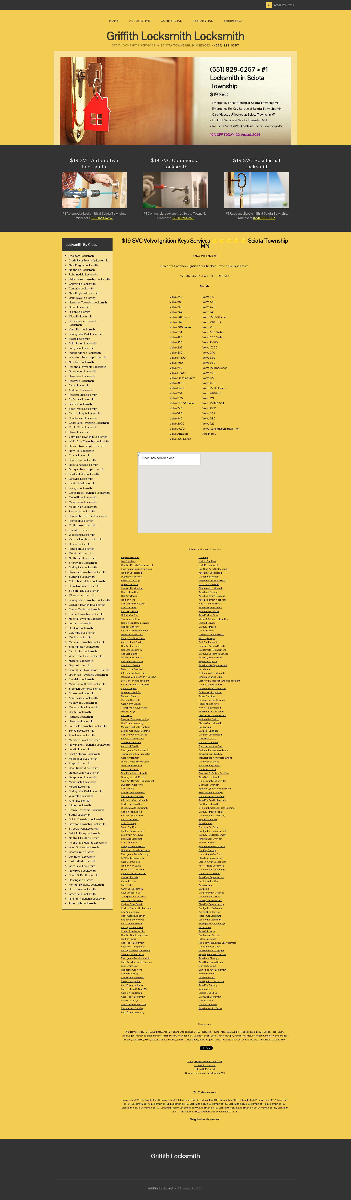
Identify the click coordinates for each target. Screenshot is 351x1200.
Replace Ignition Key (132, 815)
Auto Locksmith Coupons (212, 596)
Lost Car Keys (128, 561)
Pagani (175, 1031)
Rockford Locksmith (81, 256)
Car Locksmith (128, 607)
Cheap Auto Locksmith (133, 931)
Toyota (216, 1031)
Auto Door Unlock (130, 861)
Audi (201, 1039)
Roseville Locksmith (81, 381)
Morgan (236, 1039)
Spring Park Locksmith (83, 567)
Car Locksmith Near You (212, 869)
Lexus (259, 1031)
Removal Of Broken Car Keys (214, 773)
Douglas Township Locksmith (87, 469)
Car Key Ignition (207, 626)
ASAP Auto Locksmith (132, 858)
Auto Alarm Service (131, 703)
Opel (230, 1035)
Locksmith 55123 (267, 1107)
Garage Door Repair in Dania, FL (204, 1061)
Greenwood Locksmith (83, 371)
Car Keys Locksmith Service (213, 653)
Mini (283, 1039)
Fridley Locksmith (80, 805)
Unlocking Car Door (209, 946)
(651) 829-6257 (284, 5)
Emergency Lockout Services (136, 569)
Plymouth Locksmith (82, 511)
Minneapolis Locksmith (83, 758)
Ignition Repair (128, 688)
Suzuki (235, 1031)
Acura (167, 1031)
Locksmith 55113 (228, 1111)
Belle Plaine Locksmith (83, 343)
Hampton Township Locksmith (88, 302)
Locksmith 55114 (170, 1100)
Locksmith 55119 (179, 1103)
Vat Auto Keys (128, 881)
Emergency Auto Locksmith (135, 958)
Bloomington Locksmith (84, 646)
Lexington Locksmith (82, 856)
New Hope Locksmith (82, 870)
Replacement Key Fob (132, 919)
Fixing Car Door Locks (133, 638)
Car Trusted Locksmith (133, 915)
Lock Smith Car (129, 966)
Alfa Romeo (132, 1031)
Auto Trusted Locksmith (211, 865)
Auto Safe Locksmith (209, 777)
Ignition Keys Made (209, 611)
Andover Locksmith (81, 390)
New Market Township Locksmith (89, 744)
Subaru (163, 1039)
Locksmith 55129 (276, 1103)
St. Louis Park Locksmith (84, 828)
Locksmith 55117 (267, 1100)
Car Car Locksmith (209, 804)
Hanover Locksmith (81, 660)
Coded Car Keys (129, 1000)
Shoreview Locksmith (82, 460)
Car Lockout (127, 788)
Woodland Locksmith (82, 535)
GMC (148, 1031)
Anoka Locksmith (79, 800)
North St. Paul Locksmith (84, 838)
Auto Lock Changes (209, 958)
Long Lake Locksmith (82, 348)
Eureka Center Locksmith (84, 609)
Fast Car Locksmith (209, 584)
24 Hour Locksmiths (132, 900)
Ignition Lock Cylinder (210, 838)
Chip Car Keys (128, 823)
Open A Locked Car (131, 692)
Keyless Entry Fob (208, 661)
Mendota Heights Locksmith (86, 884)
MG (197, 1031)
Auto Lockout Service (132, 642)
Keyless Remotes (130, 557)
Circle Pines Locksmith (83, 497)
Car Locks (204, 888)
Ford (274, 1031)
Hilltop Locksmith (79, 312)
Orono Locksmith (79, 307)
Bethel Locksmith (80, 814)
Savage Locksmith (80, 488)
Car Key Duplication (132, 588)
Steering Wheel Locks (132, 954)
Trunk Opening (207, 696)
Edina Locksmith (79, 530)
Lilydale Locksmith (80, 404)
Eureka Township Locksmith (86, 614)
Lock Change (206, 1000)
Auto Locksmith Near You (212, 599)
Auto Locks (126, 885)
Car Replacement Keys (211, 684)
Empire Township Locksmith (86, 810)
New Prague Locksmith (83, 265)
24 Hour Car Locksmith (211, 711)
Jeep (213, 1035)
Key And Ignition (130, 912)
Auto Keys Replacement (211, 877)
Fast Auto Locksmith (132, 661)
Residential (203, 21)
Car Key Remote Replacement (137, 565)
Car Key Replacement (132, 977)
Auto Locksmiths (130, 819)
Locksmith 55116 (141, 1103)
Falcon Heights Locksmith (85, 413)
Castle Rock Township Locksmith (89, 493)
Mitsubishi (137, 1039)
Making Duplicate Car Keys (135, 727)
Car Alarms (205, 727)
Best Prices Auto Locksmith (135, 684)
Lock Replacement (208, 565)
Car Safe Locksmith (131, 650)
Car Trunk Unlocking (132, 723)
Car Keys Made (129, 596)
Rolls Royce (249, 1035)
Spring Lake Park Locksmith (86, 334)
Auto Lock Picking (208, 592)
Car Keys (203, 557)
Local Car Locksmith (209, 873)
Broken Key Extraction (210, 607)
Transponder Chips (131, 742)
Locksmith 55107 (189, 1107)
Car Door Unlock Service (134, 734)
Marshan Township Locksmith (87, 642)
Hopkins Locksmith (81, 628)
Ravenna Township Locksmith (87, 367)
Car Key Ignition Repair (211, 811)
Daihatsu (157, 1031)
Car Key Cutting (207, 850)
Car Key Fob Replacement (212, 835)
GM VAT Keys (128, 711)
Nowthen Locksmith (81, 362)
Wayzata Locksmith (81, 796)
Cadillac (198, 1035)
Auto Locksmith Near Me (134, 989)
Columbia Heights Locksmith (87, 581)
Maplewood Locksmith (83, 702)
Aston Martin (169, 1035)
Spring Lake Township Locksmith (89, 600)
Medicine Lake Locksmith (84, 740)
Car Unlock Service (209, 761)
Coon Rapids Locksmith (83, 768)
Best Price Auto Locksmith (212, 969)
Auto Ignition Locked (132, 927)
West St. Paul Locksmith (84, 847)
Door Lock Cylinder (209, 784)
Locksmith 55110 (170, 1107)
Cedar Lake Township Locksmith (89, 423)
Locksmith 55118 (208, 1107)
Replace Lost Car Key (132, 1008)
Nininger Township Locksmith (87, 898)
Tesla (203, 1031)
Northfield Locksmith (82, 270)
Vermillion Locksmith (82, 329)
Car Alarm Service (130, 665)
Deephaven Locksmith (83, 777)
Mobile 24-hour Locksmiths (213, 619)
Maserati (225, 1031)
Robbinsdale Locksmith (83, 274)
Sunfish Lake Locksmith (84, 474)
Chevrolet (222, 1035)
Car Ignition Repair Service (135, 623)
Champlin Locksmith (81, 852)
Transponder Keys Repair (134, 707)
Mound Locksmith (80, 786)
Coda (217, 1039)
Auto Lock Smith (130, 746)
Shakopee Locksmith (82, 693)
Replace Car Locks (130, 700)
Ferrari (238, 1035)
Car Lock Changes (208, 730)
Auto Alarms (205, 885)
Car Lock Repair (129, 842)
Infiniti (268, 1035)
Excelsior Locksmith (81, 679)
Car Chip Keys (206, 630)
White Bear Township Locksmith (89, 441)
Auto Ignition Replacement (135, 630)
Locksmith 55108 (228, 1100)
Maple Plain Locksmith (83, 507)
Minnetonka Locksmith (83, 502)
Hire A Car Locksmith (210, 603)
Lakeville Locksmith (81, 479)
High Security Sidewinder (212, 781)
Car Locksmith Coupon (133, 603)
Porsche (157, 1035)
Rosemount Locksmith (83, 395)
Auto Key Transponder (133, 946)
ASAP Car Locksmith (132, 888)
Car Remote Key (129, 973)
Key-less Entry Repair (210, 707)
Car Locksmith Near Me (133, 1004)
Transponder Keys (130, 619)
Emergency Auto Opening (134, 854)
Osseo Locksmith (80, 544)
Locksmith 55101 (160, 1103)
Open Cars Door (129, 584)
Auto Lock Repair (130, 769)
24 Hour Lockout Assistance (213, 750)
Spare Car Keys (129, 827)
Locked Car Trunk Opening (135, 730)
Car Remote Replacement (212, 650)
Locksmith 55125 (131, 1100)
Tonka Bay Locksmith (82, 730)
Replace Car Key (130, 626)
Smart (154, 1039)
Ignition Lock (205, 989)
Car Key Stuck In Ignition (134, 935)
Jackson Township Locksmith (87, 604)
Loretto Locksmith (80, 749)
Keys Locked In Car (131, 892)
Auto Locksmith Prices (210, 1008)
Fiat (190, 1035)
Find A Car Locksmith (132, 738)
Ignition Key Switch (209, 719)
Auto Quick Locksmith (210, 900)
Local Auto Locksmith (210, 919)
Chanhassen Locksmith (83, 418)
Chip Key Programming (211, 904)
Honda (127, 1039)
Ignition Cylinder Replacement (215, 788)
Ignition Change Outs (210, 676)
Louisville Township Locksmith (88, 726)
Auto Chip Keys (207, 931)
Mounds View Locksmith (84, 707)
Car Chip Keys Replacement (213, 569)
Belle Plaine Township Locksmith (89, 279)
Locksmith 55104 (189, 1111)
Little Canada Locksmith (83, 465)
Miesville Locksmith (81, 316)
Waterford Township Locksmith (88, 357)
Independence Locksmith (85, 353)
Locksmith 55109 (150, 1107)
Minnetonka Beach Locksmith (87, 684)
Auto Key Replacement (211, 657)
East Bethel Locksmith (82, 861)
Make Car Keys (207, 842)
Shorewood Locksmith (83, 563)
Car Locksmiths (129, 592)
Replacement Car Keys (211, 792)
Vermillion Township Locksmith (88, 437)
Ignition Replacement (132, 831)
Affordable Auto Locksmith (212, 580)
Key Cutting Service (209, 912)
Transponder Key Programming (215, 757)
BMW (147, 1039)
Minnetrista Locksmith (82, 782)
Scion (207, 1035)
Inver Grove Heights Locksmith (88, 842)
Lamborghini (191, 1039)
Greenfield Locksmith (82, 894)
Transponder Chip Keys (133, 896)
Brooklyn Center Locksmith (85, 688)
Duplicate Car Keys (131, 576)
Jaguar (245, 1039)
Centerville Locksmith (82, 284)
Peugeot (244, 1031)
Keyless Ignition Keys (132, 804)
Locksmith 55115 (257, 1103)
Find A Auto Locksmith (211, 588)
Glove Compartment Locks (135, 761)
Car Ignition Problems (210, 908)
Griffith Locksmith (161, 1188)
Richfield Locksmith (81, 521)
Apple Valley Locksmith (83, 698)
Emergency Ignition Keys (212, 923)
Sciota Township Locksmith (86, 819)
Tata (252, 1031)
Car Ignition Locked (131, 811)
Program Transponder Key (135, 719)
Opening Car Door (208, 827)
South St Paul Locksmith (84, 875)
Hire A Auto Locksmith (133, 869)
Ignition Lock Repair (131, 572)
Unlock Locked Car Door (211, 796)
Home (114, 21)
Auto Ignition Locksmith (211, 981)
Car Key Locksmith (131, 646)
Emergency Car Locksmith (135, 750)
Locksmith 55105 (130, 1107)
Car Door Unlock (207, 769)
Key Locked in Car (208, 881)
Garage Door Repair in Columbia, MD (205, 1073)
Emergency (233, 21)
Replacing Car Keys (131, 969)
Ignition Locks (128, 939)
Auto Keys (126, 715)
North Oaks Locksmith (82, 558)
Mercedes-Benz (144, 1035)
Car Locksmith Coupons (211, 892)
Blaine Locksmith (79, 339)
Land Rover (265, 1039)
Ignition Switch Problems (212, 846)
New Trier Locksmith (81, 451)
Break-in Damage (130, 580)
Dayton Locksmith (80, 665)
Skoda (267, 1031)
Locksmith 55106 (228, 1107)
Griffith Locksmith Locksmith (176, 36)
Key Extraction (206, 973)
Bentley (172, 1039)
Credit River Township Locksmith (89, 260)
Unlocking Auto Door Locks (135, 850)
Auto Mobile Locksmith (133, 996)
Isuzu (141, 1031)
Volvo (276, 1035)
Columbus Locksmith (82, 632)
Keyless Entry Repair (132, 904)
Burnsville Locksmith (82, 576)
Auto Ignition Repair (131, 993)
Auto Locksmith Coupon (211, 950)
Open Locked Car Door (211, 746)
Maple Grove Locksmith (83, 427)
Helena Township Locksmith (86, 618)
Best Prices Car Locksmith (212, 715)
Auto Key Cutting (208, 985)
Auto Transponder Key (133, 985)
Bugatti (209, 1039)
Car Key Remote (129, 877)
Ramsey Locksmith (81, 716)
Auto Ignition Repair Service (135, 950)
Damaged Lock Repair (133, 777)
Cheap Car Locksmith (210, 723)
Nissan (253, 1039)
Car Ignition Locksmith (133, 846)
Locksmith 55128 (247, 1107)
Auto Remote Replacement (213, 665)
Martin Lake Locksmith (82, 525)
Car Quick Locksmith (210, 996)
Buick (191, 1031)
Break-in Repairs (129, 696)
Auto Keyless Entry (208, 615)
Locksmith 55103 (199, 1103)
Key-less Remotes (208, 819)
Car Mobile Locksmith (132, 942)
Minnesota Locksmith (82, 595)
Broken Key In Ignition (210, 692)
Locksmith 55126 (208, 1111)
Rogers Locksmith (80, 763)
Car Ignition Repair (209, 576)
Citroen (276, 1039)
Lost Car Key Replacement (135, 680)
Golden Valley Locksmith (84, 772)
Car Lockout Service (209, 935)
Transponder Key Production (136, 754)
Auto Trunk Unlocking (132, 1012)
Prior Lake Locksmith (82, 735)
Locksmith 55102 (189, 1100)
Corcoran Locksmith (81, 288)
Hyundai (182, 1035)
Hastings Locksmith (81, 880)
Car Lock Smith (129, 653)
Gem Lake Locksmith (82, 866)
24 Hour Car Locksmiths (134, 673)
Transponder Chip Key (210, 754)
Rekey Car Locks (207, 939)
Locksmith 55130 (150, 1100)
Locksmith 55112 (209, 1100)
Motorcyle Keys (207, 638)
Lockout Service (207, 623)
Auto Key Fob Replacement (213, 800)
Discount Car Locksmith (211, 634)
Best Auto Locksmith (132, 838)
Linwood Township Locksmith (87, 824)
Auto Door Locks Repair (211, 962)
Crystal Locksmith (80, 712)
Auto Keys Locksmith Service (136, 962)
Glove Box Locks (207, 966)
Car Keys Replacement (133, 792)
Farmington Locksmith (83, 651)
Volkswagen (128, 1035)
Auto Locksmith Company (212, 688)
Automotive (139, 21)
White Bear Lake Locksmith (86, 656)
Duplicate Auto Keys (132, 784)
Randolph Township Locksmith (88, 516)
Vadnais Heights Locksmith (86, 539)
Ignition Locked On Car (133, 873)
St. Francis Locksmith (82, 399)
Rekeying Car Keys (209, 703)
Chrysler (226, 1039)
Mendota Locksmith (81, 553)
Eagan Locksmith (79, 385)
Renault (260, 1035)
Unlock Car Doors (208, 1004)
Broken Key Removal (132, 669)
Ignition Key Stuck (131, 865)
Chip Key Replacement (211, 858)
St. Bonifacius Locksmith (84, 590)
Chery (281, 1031)
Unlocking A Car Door (210, 854)
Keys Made (204, 669)
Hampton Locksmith (81, 721)
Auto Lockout (205, 823)
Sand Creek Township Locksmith (89, 670)
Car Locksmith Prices (210, 896)
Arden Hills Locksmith (82, 903)
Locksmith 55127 (218, 1103)
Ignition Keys (128, 599)
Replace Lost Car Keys (132, 796)
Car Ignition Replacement (212, 831)
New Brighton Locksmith (84, 293)
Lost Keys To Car (207, 738)
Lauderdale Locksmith (82, 483)
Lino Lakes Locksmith (82, 889)
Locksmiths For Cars (132, 634)
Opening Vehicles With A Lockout (138, 676)
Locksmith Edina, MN (205, 1069)
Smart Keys (205, 927)
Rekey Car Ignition (131, 981)
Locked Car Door (207, 561)
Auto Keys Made (129, 611)
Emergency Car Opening (212, 700)
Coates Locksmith (80, 455)
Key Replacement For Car (212, 954)
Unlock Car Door (130, 615)
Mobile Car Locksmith (210, 915)
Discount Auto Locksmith (134, 808)
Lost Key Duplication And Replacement (219, 680)
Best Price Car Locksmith (134, 773)
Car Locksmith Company (212, 815)
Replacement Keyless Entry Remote (217, 942)
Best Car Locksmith (209, 642)
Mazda (284, 1035)
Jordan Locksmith (80, 623)
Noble (180, 1039)
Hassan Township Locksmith (86, 446)
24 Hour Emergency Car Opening (217, 808)
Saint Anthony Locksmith (84, 754)
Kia (209, 1031)
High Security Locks (209, 765)
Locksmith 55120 (238, 1103)
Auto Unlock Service (131, 923)
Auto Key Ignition (130, 757)
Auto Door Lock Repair (210, 572)
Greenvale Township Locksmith (88, 674)
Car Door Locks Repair (210, 734)
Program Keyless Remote (212, 646)
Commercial (171, 21)
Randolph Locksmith (81, 549)
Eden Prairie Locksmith (83, 409)
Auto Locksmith (207, 977)
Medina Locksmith (80, 637)
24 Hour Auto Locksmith (212, 673)
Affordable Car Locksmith (134, 800)
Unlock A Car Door (208, 742)
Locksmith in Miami (205, 1065)
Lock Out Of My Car (131, 765)
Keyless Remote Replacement (136, 908)
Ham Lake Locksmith (82, 376)
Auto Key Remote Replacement (137, 781)
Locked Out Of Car (208, 993)
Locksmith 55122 (247, 1100)
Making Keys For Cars (132, 657)
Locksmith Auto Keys (132, 835)
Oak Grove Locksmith (82, 298)
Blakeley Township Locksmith (87, 572)
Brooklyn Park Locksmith (84, 586)
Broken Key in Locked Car (212, 861)
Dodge (183, 1031)
